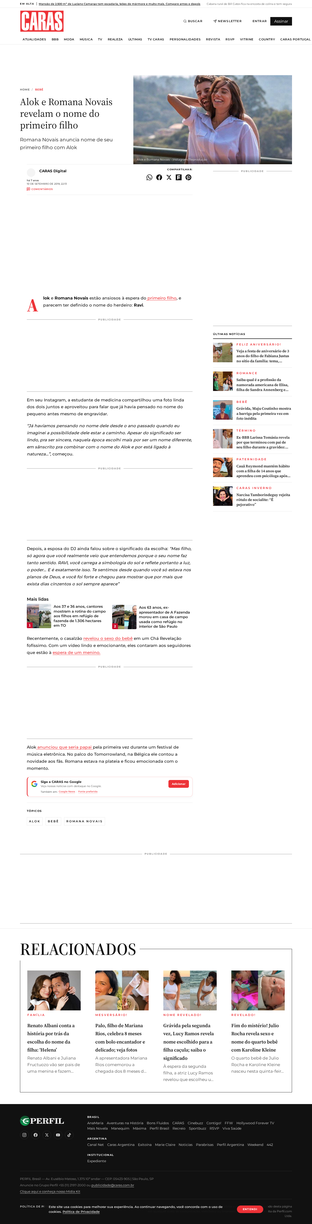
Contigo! (213, 1123)
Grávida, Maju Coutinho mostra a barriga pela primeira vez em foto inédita (263, 413)
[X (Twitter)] (46, 1135)
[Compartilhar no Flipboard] (179, 177)
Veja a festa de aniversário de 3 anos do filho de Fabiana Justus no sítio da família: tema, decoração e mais (262, 356)
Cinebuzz (195, 1123)
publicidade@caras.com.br (112, 1185)
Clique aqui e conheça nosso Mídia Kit (50, 1191)
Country (267, 39)
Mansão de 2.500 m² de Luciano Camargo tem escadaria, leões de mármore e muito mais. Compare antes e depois (119, 4)
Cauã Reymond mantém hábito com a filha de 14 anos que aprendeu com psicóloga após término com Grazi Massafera (263, 471)
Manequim (120, 1128)
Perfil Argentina (230, 1144)
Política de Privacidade (41, 1206)
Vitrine (247, 39)
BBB (55, 39)
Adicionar (178, 784)
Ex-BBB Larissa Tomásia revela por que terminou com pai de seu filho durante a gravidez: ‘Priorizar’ (263, 442)
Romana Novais (84, 821)
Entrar (260, 21)
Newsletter (230, 21)
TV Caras (156, 39)
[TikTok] (69, 1135)
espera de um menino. (76, 652)
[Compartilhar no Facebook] (159, 177)
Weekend (255, 1144)
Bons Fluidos (158, 1123)
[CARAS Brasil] (42, 21)
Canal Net (95, 1144)
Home (25, 89)
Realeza (115, 39)
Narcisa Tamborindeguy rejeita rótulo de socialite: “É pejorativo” (263, 499)
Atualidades (34, 39)
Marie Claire (165, 1144)
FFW (229, 1123)
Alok (34, 821)
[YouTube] (58, 1135)
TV (100, 39)
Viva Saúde (232, 1128)
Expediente (96, 1161)
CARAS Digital (53, 171)
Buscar (195, 21)
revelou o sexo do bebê (108, 638)
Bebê (39, 89)
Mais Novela (97, 1128)
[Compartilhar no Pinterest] (188, 177)
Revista (213, 39)
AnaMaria (95, 1123)
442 (270, 1144)
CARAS (178, 1123)
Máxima (139, 1128)
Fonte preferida (88, 791)
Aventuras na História (125, 1123)
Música (86, 39)
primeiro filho (161, 298)
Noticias (186, 1144)
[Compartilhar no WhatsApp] (149, 177)
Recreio (179, 1128)
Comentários (42, 189)
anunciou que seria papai (64, 747)
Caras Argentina (121, 1144)
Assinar (281, 21)
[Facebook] (35, 1135)
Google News (67, 791)
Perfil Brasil (159, 1128)
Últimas (135, 39)
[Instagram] (24, 1135)
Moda (69, 39)
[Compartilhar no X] (169, 177)
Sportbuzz (197, 1128)
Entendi (250, 1209)
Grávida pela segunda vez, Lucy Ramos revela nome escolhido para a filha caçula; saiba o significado (188, 1041)
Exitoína (145, 1144)
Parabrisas (205, 1144)
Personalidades (185, 39)
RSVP (229, 39)
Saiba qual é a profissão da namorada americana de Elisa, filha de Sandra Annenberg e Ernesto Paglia (262, 384)
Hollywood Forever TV (255, 1123)
